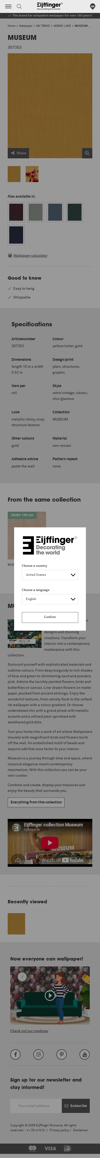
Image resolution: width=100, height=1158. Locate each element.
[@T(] (8, 6)
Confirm (50, 617)
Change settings (17, 1151)
